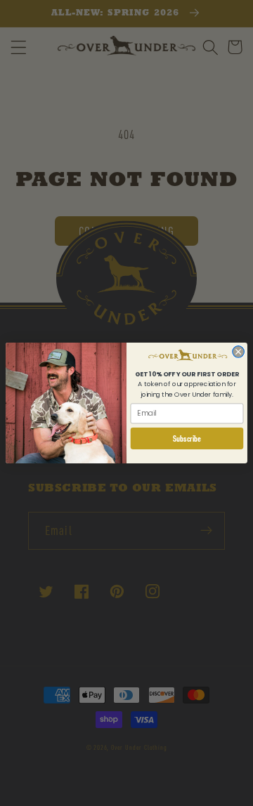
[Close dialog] (239, 352)
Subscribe (187, 438)
